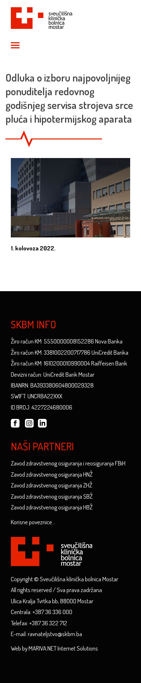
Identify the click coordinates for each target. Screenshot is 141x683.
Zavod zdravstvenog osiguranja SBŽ (52, 496)
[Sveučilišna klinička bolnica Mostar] (41, 16)
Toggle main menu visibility (15, 45)
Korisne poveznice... (33, 522)
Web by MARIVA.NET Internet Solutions (54, 648)
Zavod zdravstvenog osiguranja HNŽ (52, 474)
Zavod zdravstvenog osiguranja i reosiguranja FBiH (68, 463)
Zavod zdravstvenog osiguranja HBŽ (52, 507)
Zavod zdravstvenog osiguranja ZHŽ (51, 485)
